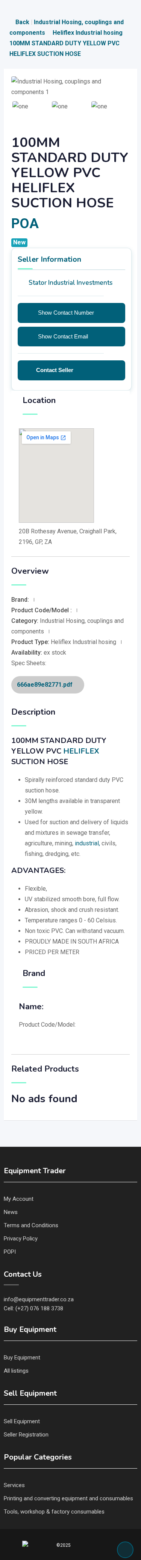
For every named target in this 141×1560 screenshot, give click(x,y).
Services (14, 1485)
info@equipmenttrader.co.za (39, 1299)
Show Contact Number (66, 312)
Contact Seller (54, 370)
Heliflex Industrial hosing (88, 32)
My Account (18, 1198)
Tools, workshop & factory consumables (54, 1511)
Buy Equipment (22, 1357)
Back (22, 22)
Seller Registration (26, 1434)
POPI (10, 1251)
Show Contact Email (63, 336)
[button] (20, 105)
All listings (16, 1370)
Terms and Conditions (31, 1225)
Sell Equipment (22, 1421)
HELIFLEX (81, 751)
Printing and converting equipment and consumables (68, 1498)
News (11, 1212)
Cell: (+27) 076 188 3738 (33, 1308)
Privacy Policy (21, 1238)
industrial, (87, 843)
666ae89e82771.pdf (45, 684)
